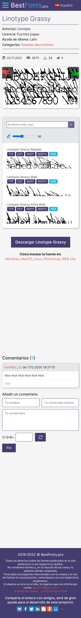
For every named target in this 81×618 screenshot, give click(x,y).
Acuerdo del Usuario (26, 591)
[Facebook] (25, 609)
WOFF (30, 154)
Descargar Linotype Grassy (40, 242)
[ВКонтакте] (19, 609)
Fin (8, 448)
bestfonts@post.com (45, 587)
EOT (20, 154)
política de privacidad (54, 591)
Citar (7, 383)
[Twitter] (31, 609)
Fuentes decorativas (37, 45)
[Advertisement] (40, 306)
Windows (12, 259)
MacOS (26, 259)
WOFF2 (42, 154)
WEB (53, 154)
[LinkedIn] (37, 609)
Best (29, 5)
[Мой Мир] (55, 609)
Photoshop (52, 259)
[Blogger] (43, 609)
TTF (11, 154)
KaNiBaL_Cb (13, 367)
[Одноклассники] (49, 609)
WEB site (69, 259)
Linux (38, 259)
